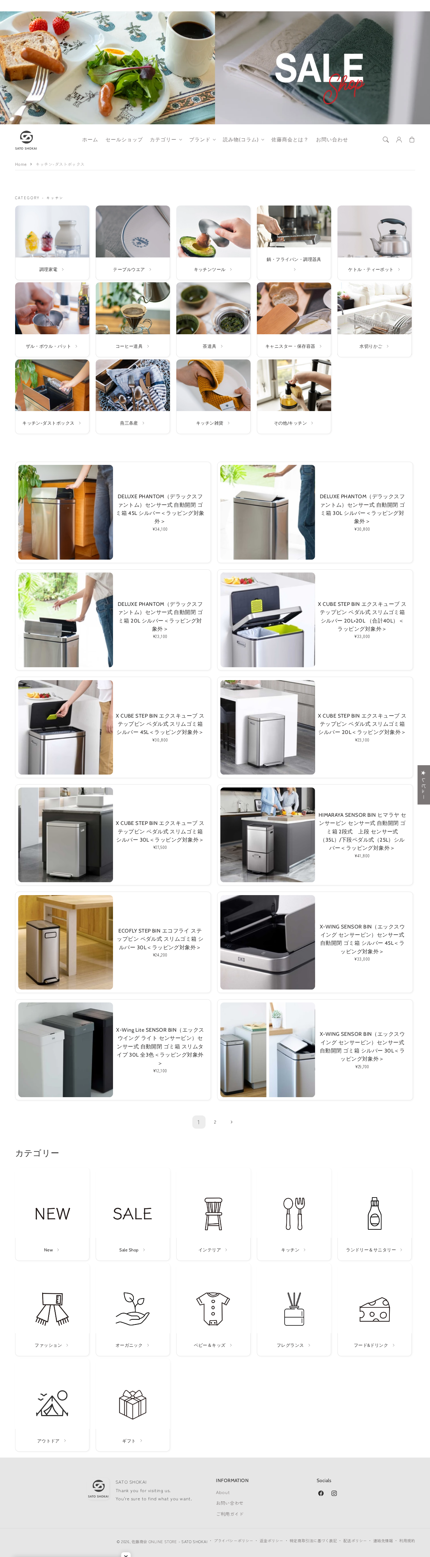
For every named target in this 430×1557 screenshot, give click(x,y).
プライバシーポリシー (233, 1540)
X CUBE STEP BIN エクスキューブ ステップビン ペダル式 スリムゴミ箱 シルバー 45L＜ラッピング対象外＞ (160, 724)
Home (21, 164)
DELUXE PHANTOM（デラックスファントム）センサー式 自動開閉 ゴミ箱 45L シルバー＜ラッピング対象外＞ (160, 508)
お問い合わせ (229, 1502)
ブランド (200, 140)
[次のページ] (231, 1122)
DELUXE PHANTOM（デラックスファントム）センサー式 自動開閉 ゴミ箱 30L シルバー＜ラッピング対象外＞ (362, 508)
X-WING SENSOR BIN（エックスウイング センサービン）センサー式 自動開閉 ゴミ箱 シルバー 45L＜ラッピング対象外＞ (362, 939)
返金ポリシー (271, 1540)
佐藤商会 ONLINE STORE (154, 1541)
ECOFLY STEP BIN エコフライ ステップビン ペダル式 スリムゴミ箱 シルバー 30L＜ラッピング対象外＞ (160, 939)
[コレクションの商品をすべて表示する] (52, 243)
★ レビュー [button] (424, 784)
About (223, 1492)
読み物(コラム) (241, 140)
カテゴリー (163, 140)
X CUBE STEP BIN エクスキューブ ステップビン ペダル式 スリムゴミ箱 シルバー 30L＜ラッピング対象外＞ (160, 831)
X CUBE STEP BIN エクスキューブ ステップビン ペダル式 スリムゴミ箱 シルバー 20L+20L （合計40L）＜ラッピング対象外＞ (362, 616)
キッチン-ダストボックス (60, 164)
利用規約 (407, 1540)
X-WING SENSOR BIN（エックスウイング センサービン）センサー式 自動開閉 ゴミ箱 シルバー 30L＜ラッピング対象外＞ (362, 1046)
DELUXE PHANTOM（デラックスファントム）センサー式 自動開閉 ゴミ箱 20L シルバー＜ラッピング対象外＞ (160, 616)
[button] (386, 139)
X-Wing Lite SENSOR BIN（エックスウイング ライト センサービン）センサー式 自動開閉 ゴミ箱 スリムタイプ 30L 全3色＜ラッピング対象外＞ (160, 1046)
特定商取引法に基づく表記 (313, 1540)
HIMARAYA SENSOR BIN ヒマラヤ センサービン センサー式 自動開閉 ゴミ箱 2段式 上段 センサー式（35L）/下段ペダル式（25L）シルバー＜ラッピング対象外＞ (362, 831)
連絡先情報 (383, 1540)
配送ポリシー (355, 1540)
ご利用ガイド (229, 1513)
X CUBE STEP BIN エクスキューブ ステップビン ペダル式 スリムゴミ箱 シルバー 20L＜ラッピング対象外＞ (362, 724)
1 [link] (199, 1122)
